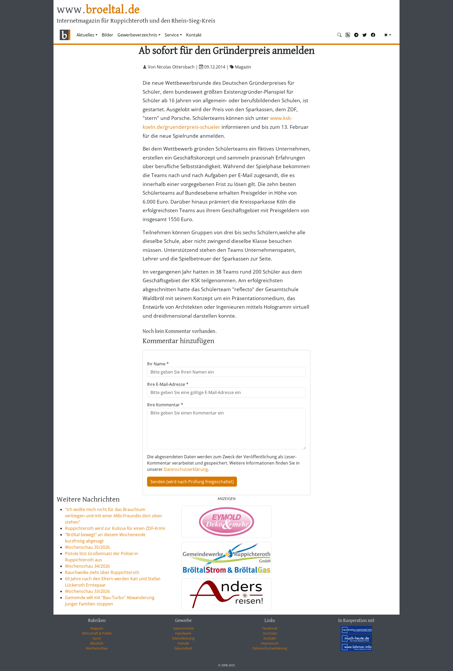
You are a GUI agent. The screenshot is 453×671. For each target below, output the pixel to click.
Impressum (270, 643)
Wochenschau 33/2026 (87, 591)
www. (98, 10)
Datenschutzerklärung (186, 469)
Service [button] (172, 35)
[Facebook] (373, 35)
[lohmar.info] (356, 647)
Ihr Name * (158, 364)
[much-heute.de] (356, 638)
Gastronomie (183, 628)
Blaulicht (97, 643)
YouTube (270, 633)
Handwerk (183, 633)
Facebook (269, 628)
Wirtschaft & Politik (97, 633)
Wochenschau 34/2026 (87, 566)
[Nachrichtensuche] (339, 35)
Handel (183, 643)
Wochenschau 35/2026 (87, 547)
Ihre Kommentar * (165, 405)
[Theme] (387, 35)
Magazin (96, 628)
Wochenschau (97, 648)
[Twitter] (364, 35)
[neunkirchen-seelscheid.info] (356, 629)
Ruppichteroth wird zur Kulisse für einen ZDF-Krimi (115, 528)
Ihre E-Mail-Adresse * (167, 384)
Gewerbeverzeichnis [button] (137, 35)
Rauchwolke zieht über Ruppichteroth (102, 572)
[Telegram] (356, 35)
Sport (97, 638)
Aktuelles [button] (85, 35)
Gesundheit (183, 648)
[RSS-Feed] (348, 35)
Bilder (107, 35)
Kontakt (194, 35)
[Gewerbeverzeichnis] (226, 522)
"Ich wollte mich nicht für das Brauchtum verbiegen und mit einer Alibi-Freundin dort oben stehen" (113, 516)
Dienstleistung (183, 638)
